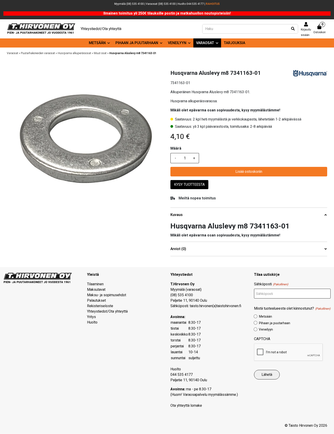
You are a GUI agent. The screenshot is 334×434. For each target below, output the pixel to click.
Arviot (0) (178, 249)
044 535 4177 (181, 374)
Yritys (91, 317)
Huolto (92, 322)
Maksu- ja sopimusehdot (106, 295)
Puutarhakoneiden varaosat (38, 53)
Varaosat (205, 43)
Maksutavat (96, 289)
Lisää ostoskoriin (248, 171)
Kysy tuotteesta (189, 184)
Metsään (97, 43)
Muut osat (100, 53)
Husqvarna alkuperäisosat (74, 53)
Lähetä (267, 374)
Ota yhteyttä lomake (186, 405)
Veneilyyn (177, 43)
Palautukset (96, 300)
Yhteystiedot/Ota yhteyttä (101, 29)
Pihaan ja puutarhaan (136, 43)
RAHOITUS (213, 4)
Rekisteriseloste (100, 306)
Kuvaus (176, 215)
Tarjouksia (234, 43)
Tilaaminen (95, 284)
